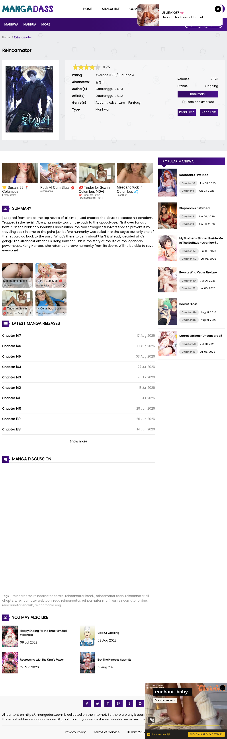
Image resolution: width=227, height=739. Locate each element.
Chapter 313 (189, 320)
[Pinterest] (108, 703)
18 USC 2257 (136, 732)
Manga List (111, 9)
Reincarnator (23, 37)
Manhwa (11, 24)
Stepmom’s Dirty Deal (194, 208)
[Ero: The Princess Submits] (89, 672)
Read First (186, 112)
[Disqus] (78, 526)
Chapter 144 (11, 367)
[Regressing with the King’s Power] (11, 672)
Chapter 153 (189, 251)
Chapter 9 (188, 191)
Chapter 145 (11, 356)
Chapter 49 (189, 352)
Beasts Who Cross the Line (198, 272)
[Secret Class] (168, 323)
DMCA (157, 732)
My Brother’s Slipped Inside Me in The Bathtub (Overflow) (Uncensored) (201, 242)
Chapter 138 (11, 429)
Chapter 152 (189, 259)
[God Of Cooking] (89, 645)
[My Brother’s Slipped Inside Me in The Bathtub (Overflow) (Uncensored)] (168, 260)
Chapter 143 (11, 377)
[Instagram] (119, 703)
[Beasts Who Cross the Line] (168, 291)
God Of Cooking (108, 633)
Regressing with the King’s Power (42, 659)
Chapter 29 (189, 288)
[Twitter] (97, 703)
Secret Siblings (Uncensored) (200, 336)
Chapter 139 (11, 419)
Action (101, 102)
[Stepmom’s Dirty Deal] (168, 228)
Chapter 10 (188, 183)
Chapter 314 (189, 312)
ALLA (120, 89)
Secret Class (188, 304)
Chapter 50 (189, 344)
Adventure (117, 102)
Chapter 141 (11, 398)
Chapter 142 (11, 387)
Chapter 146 (11, 346)
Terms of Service (106, 732)
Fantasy (134, 102)
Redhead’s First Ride (193, 175)
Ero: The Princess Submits (114, 659)
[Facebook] (87, 703)
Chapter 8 (188, 224)
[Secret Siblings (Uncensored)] (168, 355)
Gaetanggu (104, 89)
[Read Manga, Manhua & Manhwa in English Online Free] (27, 11)
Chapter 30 (189, 280)
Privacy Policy (75, 732)
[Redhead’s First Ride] (168, 195)
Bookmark (197, 94)
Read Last (209, 112)
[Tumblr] (129, 703)
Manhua (29, 24)
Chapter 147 (11, 335)
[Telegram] (140, 703)
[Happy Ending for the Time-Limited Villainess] (11, 645)
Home (87, 9)
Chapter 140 (11, 408)
